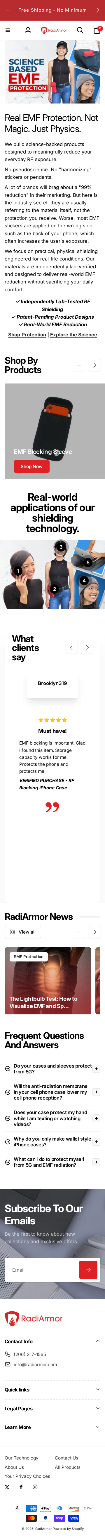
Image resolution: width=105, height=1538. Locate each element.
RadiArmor (43, 1529)
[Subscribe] (88, 1270)
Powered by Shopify (68, 1529)
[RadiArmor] (34, 1325)
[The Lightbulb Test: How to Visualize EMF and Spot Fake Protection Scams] (48, 980)
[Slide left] (7, 10)
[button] (8, 30)
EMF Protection (28, 956)
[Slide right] (97, 10)
